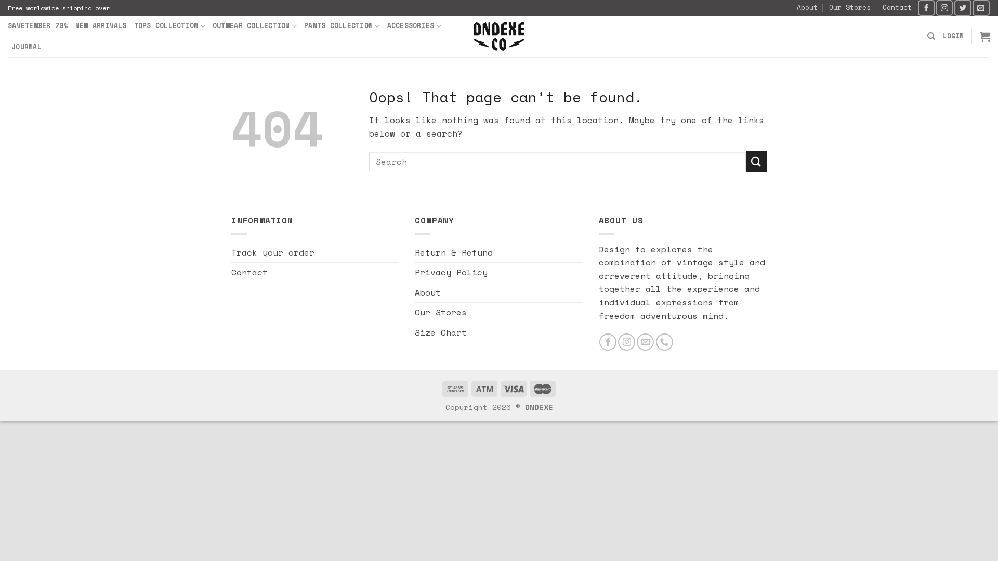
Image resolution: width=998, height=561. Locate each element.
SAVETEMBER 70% (38, 26)
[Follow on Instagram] (944, 7)
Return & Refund (454, 252)
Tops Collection (166, 26)
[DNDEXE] (499, 37)
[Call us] (664, 342)
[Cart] (985, 36)
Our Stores (850, 7)
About (807, 7)
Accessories (411, 26)
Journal (26, 47)
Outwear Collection (251, 26)
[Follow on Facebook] (926, 7)
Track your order (272, 252)
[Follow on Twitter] (962, 7)
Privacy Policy (451, 272)
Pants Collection (338, 26)
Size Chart (441, 332)
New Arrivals (101, 26)
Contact (897, 7)
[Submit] (756, 161)
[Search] (931, 36)
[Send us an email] (981, 7)
